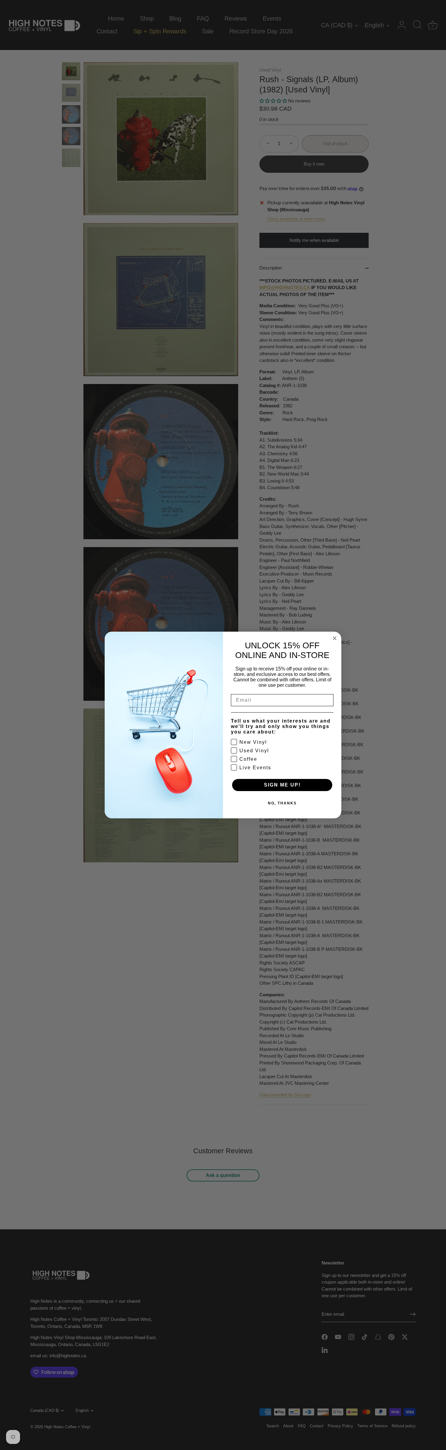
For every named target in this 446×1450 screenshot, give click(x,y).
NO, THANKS (282, 803)
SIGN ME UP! (282, 784)
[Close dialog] (334, 638)
